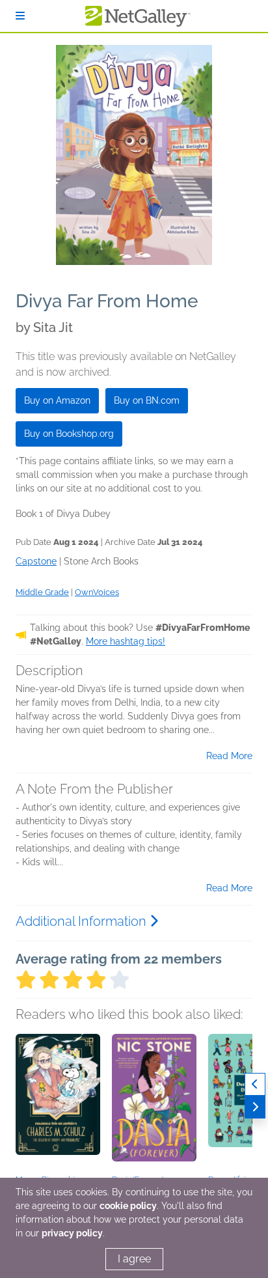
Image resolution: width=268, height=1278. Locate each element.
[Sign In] (20, 16)
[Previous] (255, 1084)
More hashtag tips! (125, 641)
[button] (58, 1102)
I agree (134, 1259)
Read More (229, 756)
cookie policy (128, 1206)
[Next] (255, 1107)
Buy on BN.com (147, 400)
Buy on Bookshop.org (69, 433)
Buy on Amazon (57, 400)
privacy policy (72, 1233)
